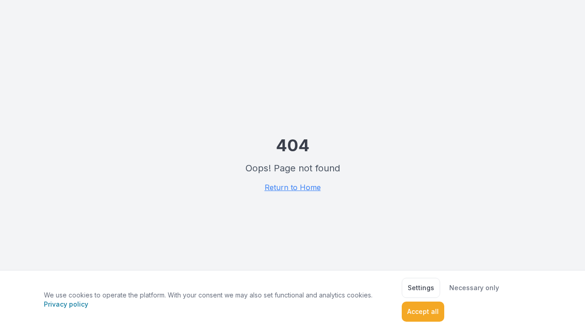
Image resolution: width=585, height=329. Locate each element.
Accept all (423, 311)
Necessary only (474, 288)
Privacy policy (66, 304)
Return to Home (293, 187)
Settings (421, 288)
